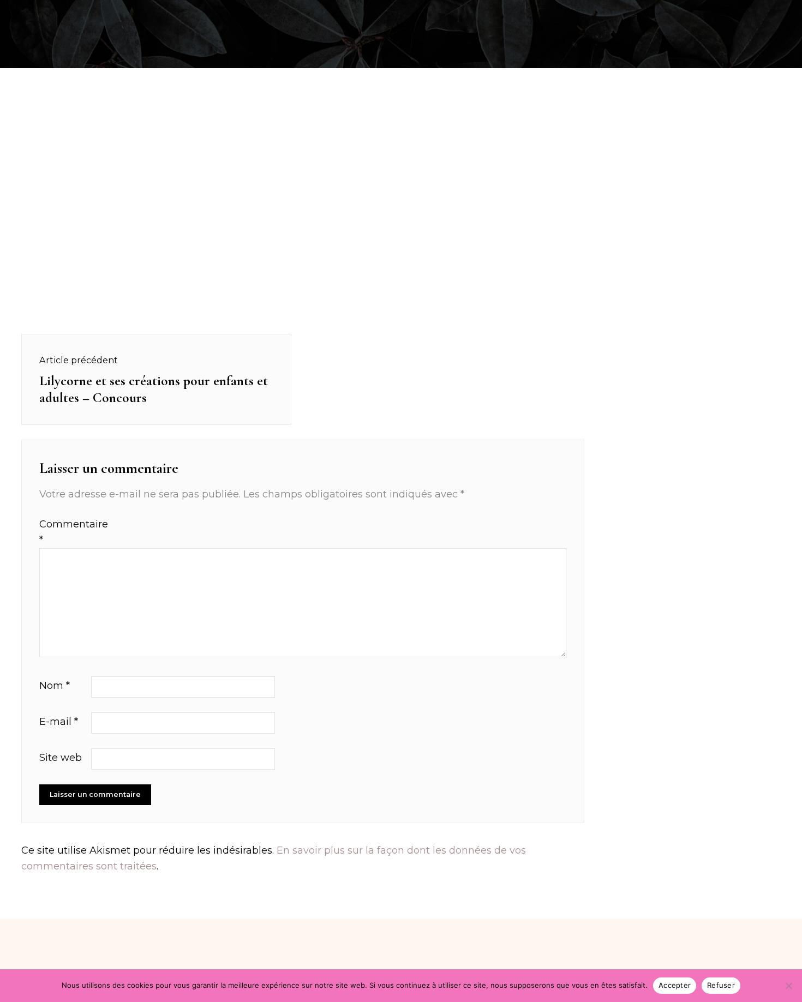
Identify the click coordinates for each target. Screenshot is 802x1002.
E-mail (58, 722)
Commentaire (63, 532)
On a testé (74, 13)
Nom (54, 686)
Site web (60, 758)
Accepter (675, 985)
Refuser (721, 985)
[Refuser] (788, 985)
